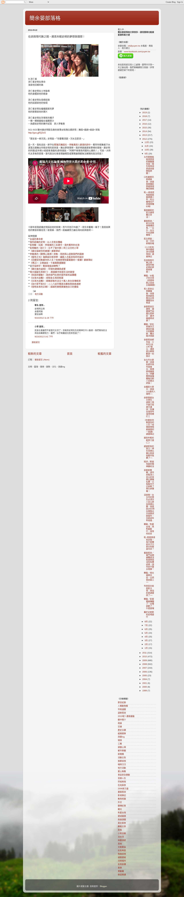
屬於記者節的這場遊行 (149, 614)
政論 (120, 723)
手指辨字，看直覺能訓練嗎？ (46, 266)
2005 (144, 675)
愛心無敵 (122, 771)
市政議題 (122, 709)
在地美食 (122, 785)
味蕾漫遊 (122, 840)
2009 (144, 660)
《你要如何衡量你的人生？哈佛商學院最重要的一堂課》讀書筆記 (149, 427)
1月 (146, 648)
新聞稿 (121, 754)
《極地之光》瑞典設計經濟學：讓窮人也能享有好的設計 (57, 257)
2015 (144, 128)
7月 (146, 625)
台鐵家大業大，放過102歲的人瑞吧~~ (150, 390)
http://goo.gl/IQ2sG (37, 133)
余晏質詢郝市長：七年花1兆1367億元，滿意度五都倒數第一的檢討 (149, 348)
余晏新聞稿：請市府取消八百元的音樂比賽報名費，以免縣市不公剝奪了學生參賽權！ (149, 480)
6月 (146, 629)
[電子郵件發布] (34, 291)
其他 (120, 844)
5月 (146, 633)
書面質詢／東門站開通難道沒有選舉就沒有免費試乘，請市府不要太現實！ (149, 561)
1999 (144, 691)
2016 (144, 124)
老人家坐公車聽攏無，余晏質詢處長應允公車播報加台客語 (149, 296)
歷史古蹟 (122, 730)
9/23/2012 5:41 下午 (44, 337)
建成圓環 (122, 816)
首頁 (69, 353)
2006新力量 (123, 789)
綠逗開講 (122, 875)
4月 (146, 637)
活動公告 (122, 757)
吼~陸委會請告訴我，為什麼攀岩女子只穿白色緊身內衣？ (149, 543)
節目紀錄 (122, 702)
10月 (147, 150)
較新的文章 (35, 353)
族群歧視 (122, 761)
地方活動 (39, 294)
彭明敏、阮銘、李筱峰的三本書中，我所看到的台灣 (54, 245)
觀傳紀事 (122, 806)
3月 (146, 640)
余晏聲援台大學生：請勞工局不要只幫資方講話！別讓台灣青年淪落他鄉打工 (149, 407)
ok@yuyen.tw (134, 46)
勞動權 (121, 871)
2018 (144, 116)
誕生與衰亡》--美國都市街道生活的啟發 (55, 272)
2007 (144, 668)
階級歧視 (122, 854)
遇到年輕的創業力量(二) (149, 440)
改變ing (121, 737)
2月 (146, 644)
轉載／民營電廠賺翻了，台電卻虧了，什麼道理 (149, 603)
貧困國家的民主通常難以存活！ (149, 213)
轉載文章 (122, 826)
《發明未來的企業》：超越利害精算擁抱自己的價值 (54, 287)
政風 (120, 830)
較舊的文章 (104, 353)
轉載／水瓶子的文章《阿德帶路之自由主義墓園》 (150, 280)
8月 (146, 622)
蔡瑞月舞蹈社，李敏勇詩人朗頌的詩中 (72, 145)
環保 (120, 740)
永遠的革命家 (36, 239)
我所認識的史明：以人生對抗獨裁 (46, 242)
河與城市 (122, 861)
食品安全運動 (124, 775)
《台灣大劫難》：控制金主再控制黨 (46, 278)
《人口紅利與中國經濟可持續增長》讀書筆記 (149, 252)
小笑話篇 (122, 833)
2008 (144, 664)
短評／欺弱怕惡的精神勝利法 (149, 464)
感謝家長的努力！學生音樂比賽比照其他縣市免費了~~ (149, 452)
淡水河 (121, 837)
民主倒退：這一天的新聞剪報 (149, 241)
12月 (147, 142)
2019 (144, 112)
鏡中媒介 (122, 720)
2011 (144, 653)
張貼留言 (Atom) (42, 360)
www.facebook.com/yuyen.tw (137, 51)
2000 (144, 687)
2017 (144, 120)
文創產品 (122, 847)
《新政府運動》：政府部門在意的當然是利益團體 (53, 275)
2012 (144, 139)
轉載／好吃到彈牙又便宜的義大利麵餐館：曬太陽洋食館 (149, 330)
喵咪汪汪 (122, 764)
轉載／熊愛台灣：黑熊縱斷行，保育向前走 (149, 529)
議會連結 (122, 857)
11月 (147, 146)
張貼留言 (36, 342)
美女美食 (122, 823)
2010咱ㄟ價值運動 (126, 716)
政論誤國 (122, 819)
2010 (144, 656)
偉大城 (33, 272)
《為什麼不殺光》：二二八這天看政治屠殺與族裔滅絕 (55, 284)
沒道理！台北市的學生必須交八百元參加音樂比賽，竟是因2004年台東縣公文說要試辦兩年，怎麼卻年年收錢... (149, 508)
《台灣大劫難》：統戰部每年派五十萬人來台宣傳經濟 (55, 281)
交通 (120, 727)
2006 (144, 672)
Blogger (103, 886)
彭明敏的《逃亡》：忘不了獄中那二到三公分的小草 (54, 248)
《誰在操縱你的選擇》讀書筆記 (45, 251)
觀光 (120, 809)
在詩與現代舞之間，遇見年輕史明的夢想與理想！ (149, 266)
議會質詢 (122, 713)
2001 (144, 683)
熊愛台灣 (122, 813)
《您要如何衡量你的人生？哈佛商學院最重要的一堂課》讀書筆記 (61, 260)
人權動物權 (123, 706)
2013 (144, 135)
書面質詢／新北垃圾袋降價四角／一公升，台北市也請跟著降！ (149, 228)
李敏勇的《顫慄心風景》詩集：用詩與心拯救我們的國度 (57, 254)
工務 (120, 744)
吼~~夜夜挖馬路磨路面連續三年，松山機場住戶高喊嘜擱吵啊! (149, 199)
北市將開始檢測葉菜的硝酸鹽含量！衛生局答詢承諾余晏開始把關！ (149, 165)
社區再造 (122, 850)
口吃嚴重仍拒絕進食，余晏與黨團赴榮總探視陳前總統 (149, 183)
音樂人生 (122, 778)
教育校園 (122, 799)
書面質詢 (122, 792)
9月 (146, 154)
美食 (120, 868)
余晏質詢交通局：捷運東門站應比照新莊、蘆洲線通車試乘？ (149, 314)
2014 (144, 131)
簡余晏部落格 (45, 18)
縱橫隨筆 (122, 733)
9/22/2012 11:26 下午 (44, 318)
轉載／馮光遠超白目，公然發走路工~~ (149, 577)
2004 (144, 679)
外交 (120, 802)
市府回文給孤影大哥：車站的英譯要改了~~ (149, 590)
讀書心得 (122, 747)
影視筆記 (122, 795)
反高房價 (122, 864)
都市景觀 (122, 751)
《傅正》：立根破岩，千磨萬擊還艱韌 (48, 263)
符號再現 (122, 782)
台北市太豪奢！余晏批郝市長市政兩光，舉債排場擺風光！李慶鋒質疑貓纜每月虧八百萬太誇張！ (149, 371)
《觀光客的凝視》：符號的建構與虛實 (48, 269)
